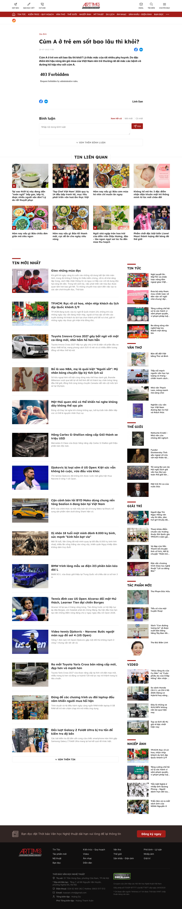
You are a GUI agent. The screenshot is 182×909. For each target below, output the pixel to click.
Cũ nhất (139, 118)
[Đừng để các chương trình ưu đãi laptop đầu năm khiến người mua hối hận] (30, 707)
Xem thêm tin (66, 759)
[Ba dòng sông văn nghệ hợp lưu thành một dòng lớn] (138, 331)
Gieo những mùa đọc (66, 270)
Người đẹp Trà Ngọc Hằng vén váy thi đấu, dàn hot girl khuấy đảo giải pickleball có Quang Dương (160, 518)
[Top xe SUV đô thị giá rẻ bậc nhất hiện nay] (138, 727)
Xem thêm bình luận (92, 142)
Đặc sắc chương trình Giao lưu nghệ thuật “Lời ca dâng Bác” (160, 567)
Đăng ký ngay (151, 834)
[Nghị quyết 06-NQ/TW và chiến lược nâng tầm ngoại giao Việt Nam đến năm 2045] (138, 279)
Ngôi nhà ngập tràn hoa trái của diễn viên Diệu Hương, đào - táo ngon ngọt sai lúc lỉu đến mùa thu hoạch (110, 237)
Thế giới (72, 14)
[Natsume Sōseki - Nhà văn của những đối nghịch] (138, 438)
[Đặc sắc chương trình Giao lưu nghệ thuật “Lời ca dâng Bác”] (138, 568)
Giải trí (134, 506)
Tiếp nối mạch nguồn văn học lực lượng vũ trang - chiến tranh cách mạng (160, 375)
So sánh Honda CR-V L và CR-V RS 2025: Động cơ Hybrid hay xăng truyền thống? (160, 692)
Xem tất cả (116, 118)
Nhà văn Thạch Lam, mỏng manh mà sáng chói (159, 390)
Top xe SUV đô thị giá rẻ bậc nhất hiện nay (159, 724)
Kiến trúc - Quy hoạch (41, 14)
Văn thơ (60, 14)
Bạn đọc (159, 14)
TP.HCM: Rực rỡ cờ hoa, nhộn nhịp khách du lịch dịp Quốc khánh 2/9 (160, 754)
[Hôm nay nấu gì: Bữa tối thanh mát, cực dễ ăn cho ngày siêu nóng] (71, 217)
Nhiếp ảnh (136, 744)
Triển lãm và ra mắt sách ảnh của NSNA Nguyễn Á (160, 803)
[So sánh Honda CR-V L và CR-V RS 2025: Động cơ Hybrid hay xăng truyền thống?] (138, 693)
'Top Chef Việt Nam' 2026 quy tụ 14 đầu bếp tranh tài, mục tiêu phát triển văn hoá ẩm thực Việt (71, 194)
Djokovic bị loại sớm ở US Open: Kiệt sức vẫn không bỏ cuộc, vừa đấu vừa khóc (83, 469)
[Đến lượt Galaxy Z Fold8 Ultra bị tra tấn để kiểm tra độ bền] (30, 740)
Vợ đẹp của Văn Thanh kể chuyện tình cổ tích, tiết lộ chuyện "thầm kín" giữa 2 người (160, 551)
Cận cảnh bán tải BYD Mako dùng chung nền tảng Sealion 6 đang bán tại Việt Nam (83, 502)
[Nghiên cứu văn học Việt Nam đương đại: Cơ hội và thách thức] (138, 410)
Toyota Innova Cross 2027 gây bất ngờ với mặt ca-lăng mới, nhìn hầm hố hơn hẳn (85, 338)
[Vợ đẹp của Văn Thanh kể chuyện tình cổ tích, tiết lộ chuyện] (138, 551)
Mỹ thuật (99, 14)
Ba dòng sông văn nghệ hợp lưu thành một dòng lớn (160, 329)
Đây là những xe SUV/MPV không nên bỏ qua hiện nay (159, 708)
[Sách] (138, 631)
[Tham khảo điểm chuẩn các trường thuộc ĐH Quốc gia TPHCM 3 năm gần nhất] (138, 534)
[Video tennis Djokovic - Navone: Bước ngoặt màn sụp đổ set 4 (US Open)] (30, 641)
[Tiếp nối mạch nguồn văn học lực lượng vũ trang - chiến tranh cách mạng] (138, 376)
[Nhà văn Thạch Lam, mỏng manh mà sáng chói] (138, 393)
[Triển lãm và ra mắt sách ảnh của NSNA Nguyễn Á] (138, 806)
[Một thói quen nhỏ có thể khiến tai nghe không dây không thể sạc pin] (30, 411)
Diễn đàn (87, 862)
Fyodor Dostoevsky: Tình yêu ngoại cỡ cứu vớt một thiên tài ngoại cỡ (159, 455)
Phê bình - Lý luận (153, 849)
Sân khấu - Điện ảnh (140, 14)
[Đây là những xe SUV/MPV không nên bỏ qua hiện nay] (138, 710)
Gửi (139, 126)
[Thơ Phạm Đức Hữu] (138, 596)
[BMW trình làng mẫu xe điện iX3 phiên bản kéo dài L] (30, 575)
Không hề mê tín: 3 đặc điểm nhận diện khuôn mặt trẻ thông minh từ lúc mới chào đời (151, 194)
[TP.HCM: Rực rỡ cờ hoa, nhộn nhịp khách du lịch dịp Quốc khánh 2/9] (30, 313)
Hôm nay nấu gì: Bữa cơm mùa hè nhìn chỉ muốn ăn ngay (110, 193)
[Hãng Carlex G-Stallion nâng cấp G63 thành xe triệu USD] (30, 444)
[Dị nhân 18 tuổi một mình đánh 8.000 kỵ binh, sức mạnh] (30, 543)
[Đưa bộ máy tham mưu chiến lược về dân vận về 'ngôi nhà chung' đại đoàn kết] (138, 296)
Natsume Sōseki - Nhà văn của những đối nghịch (159, 435)
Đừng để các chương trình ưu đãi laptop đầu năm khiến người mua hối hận (82, 699)
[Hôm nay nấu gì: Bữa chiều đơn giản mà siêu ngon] (30, 217)
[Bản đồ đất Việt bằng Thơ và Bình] (138, 359)
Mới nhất (129, 118)
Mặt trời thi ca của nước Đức (160, 485)
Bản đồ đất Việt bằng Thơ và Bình (159, 354)
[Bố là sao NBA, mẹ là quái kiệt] (30, 379)
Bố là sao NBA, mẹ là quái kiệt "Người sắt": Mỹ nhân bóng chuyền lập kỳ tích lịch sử (84, 370)
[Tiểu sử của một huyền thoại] (138, 614)
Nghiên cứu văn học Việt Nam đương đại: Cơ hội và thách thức (159, 408)
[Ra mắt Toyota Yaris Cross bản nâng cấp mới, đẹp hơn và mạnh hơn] (30, 674)
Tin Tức (21, 14)
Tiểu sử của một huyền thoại (158, 609)
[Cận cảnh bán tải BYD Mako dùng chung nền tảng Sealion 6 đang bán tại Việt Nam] (30, 510)
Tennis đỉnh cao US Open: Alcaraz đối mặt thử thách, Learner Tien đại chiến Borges (83, 600)
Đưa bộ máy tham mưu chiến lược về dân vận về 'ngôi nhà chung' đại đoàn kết (160, 296)
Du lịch (110, 14)
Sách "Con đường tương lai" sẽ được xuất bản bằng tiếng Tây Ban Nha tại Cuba (160, 630)
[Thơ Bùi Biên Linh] (138, 648)
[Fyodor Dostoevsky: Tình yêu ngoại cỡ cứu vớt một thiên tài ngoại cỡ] (138, 455)
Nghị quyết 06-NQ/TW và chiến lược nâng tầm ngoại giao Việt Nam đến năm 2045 (159, 280)
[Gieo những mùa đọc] (30, 280)
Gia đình (43, 34)
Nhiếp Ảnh (85, 14)
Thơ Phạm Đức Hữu (160, 591)
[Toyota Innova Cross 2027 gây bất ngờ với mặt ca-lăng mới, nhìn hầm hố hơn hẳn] (30, 346)
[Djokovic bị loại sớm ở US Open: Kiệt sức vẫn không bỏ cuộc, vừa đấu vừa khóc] (30, 477)
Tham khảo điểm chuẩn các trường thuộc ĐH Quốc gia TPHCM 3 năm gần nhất (160, 534)
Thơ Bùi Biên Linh (159, 642)
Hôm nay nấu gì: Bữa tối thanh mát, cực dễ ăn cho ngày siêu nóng (70, 236)
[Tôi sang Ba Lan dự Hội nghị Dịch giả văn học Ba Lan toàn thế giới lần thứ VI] (138, 472)
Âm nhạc (121, 14)
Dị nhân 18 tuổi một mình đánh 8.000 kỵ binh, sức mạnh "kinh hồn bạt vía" (83, 535)
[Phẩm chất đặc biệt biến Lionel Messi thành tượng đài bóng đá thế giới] (152, 217)
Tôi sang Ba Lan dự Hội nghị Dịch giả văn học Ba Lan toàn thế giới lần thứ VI (160, 472)
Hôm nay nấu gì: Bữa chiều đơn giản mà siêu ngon (30, 235)
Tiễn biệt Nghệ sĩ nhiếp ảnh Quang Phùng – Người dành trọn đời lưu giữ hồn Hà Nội (159, 789)
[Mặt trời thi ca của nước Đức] (138, 489)
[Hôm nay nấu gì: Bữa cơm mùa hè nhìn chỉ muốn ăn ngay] (111, 175)
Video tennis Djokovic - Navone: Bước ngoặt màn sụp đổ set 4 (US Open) (82, 633)
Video (132, 665)
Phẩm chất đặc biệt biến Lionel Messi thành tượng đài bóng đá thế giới (151, 236)
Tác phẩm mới (139, 585)
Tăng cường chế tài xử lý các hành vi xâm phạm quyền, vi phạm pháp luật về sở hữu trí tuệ (160, 313)
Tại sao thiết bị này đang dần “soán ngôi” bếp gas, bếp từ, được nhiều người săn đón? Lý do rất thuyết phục (29, 195)
